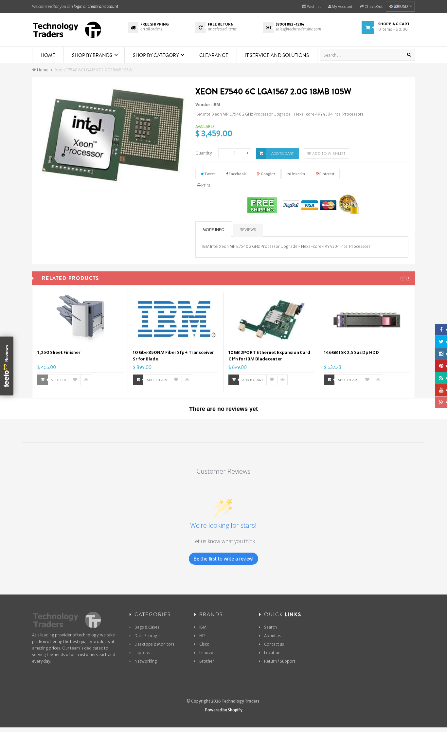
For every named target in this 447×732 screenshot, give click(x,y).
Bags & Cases (146, 627)
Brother (206, 661)
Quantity (203, 153)
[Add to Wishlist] (75, 380)
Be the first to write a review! (223, 559)
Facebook (237, 174)
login (78, 6)
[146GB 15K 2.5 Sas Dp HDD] (367, 320)
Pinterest (326, 174)
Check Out (373, 6)
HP (202, 635)
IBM (216, 104)
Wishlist (313, 6)
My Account (341, 6)
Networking (145, 661)
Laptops (142, 652)
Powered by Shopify (223, 709)
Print (205, 185)
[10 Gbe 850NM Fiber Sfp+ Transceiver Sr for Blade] (175, 320)
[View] (85, 380)
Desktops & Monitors (154, 644)
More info (213, 230)
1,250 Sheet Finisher (58, 352)
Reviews (248, 230)
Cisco (204, 644)
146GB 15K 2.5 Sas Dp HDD (351, 352)
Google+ (268, 174)
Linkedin (297, 174)
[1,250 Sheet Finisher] (80, 320)
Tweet (209, 174)
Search (270, 627)
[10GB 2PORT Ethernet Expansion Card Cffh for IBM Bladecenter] (271, 320)
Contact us (274, 644)
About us (272, 635)
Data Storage (147, 635)
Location (272, 652)
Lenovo (206, 652)
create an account (103, 6)
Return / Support (279, 661)
